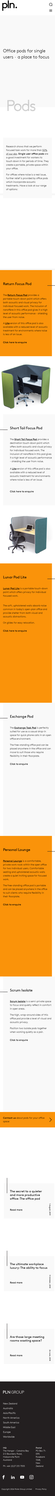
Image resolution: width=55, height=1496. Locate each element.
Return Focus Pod (17, 295)
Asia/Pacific (9, 1413)
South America (11, 1422)
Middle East (9, 1427)
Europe (7, 1432)
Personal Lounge (12, 860)
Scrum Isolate (18, 1001)
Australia (8, 1408)
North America (11, 1418)
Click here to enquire (15, 342)
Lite (7, 323)
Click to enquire (19, 764)
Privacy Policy (41, 1489)
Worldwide (9, 1437)
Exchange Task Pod (25, 727)
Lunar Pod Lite (11, 588)
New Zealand (10, 1403)
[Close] (51, 11)
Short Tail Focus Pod (25, 439)
